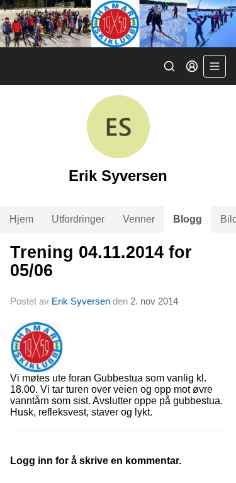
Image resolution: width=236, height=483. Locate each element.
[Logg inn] (192, 66)
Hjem (21, 219)
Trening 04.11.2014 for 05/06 (101, 261)
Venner (139, 219)
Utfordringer (78, 219)
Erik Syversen (81, 301)
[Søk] (169, 66)
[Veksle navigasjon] (214, 66)
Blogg (187, 219)
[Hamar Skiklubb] (118, 23)
